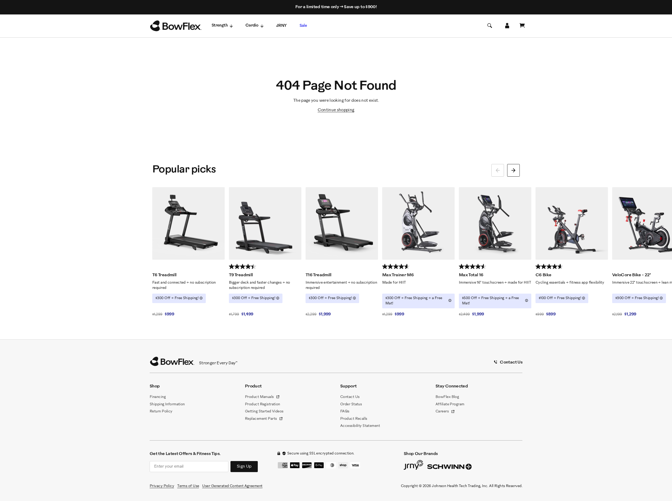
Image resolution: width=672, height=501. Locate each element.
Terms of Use (188, 486)
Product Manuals (262, 397)
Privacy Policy (162, 486)
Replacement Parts (264, 419)
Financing (158, 397)
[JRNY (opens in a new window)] (413, 466)
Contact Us (349, 397)
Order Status (351, 404)
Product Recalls (353, 419)
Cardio (251, 26)
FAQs (344, 411)
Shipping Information (167, 404)
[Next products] (513, 170)
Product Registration (262, 404)
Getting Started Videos (264, 411)
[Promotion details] (201, 298)
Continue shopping (336, 110)
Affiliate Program (449, 404)
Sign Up (244, 466)
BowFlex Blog (447, 397)
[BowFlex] (176, 26)
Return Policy (161, 411)
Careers (445, 412)
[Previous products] (497, 170)
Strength (220, 26)
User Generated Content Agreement (232, 486)
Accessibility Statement (360, 426)
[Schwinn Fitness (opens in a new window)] (449, 468)
